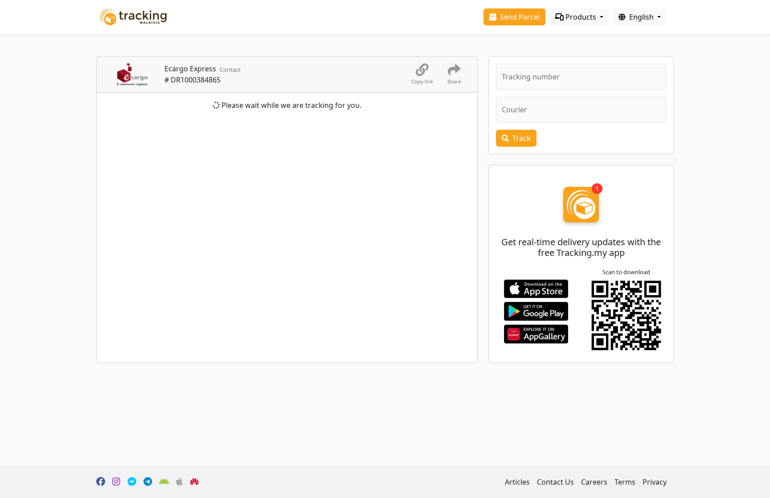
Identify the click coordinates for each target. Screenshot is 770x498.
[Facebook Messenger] (131, 482)
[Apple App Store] (179, 482)
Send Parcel (519, 17)
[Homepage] (133, 16)
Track (521, 138)
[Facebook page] (100, 482)
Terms (624, 482)
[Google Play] (164, 482)
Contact (230, 70)
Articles (517, 482)
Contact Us (555, 482)
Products (581, 17)
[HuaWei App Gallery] (194, 482)
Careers (594, 482)
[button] (581, 110)
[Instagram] (116, 482)
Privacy (655, 482)
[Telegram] (147, 482)
